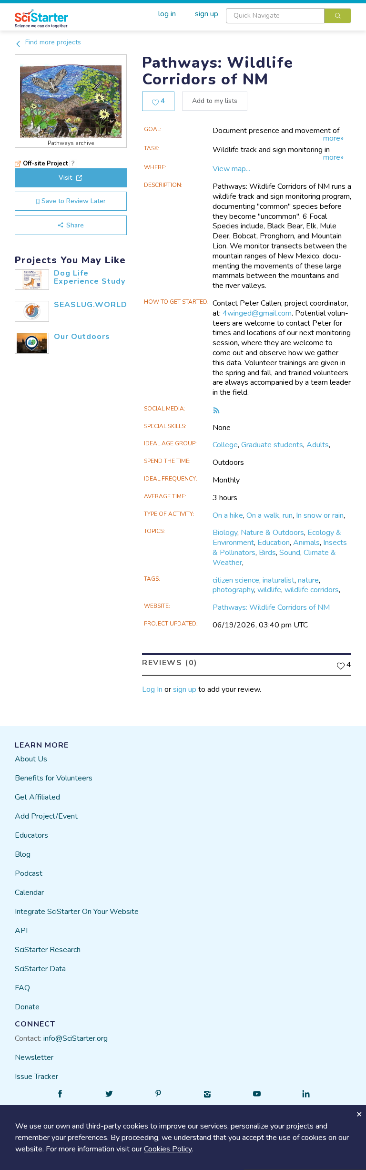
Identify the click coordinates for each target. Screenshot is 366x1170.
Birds (267, 552)
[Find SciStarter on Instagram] (208, 1094)
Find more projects (52, 42)
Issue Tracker (36, 1076)
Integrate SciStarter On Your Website (77, 911)
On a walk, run (269, 515)
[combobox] (288, 15)
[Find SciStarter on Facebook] (60, 1094)
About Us (31, 759)
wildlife (269, 590)
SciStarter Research (48, 949)
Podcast (28, 873)
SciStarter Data (40, 969)
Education (273, 542)
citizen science (236, 580)
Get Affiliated (37, 797)
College (225, 445)
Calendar (29, 892)
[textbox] (275, 15)
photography (233, 590)
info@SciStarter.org (75, 1038)
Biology (225, 532)
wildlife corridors (312, 590)
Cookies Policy (168, 1149)
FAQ (22, 988)
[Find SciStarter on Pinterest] (158, 1094)
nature (308, 580)
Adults (317, 445)
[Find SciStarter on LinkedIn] (306, 1094)
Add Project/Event (46, 816)
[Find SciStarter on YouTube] (257, 1094)
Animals (306, 542)
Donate (27, 1007)
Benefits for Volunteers (53, 778)
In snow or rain (320, 515)
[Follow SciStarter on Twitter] (109, 1094)
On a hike (228, 515)
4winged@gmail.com (257, 313)
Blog (22, 854)
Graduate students (272, 445)
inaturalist (279, 580)
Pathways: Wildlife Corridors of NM (271, 607)
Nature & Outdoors (272, 532)
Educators (31, 835)
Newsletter (34, 1057)
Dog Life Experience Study (89, 277)
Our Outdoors (82, 336)
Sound (289, 552)
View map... (231, 169)
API (21, 930)
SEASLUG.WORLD (90, 304)
